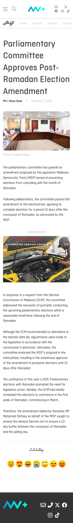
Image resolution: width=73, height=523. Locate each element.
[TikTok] (57, 515)
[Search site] (14, 9)
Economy (52, 24)
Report (23, 24)
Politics (37, 24)
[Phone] (50, 505)
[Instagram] (50, 515)
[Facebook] (64, 505)
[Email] (43, 505)
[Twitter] (57, 505)
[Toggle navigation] (5, 9)
